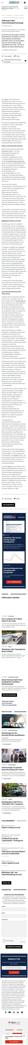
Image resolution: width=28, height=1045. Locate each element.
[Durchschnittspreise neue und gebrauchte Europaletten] (14, 557)
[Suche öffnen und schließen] (21, 2)
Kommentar (5, 919)
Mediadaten (10, 1030)
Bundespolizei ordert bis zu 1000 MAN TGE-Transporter (12, 803)
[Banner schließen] (23, 1036)
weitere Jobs (6, 883)
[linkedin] (18, 1012)
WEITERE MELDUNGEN (9, 695)
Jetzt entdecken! (14, 1042)
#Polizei (10, 799)
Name (3, 913)
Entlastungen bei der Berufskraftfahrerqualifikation (13, 734)
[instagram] (14, 1012)
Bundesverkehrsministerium (16, 161)
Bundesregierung (21, 301)
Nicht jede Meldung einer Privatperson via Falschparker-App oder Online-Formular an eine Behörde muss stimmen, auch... (13, 546)
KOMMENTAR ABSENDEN (14, 947)
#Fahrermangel (12, 764)
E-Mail (3, 906)
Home (3, 15)
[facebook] (5, 1012)
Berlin (6, 99)
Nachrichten (9, 15)
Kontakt (19, 1030)
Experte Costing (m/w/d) (11, 827)
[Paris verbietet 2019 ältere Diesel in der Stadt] (14, 607)
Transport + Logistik (18, 15)
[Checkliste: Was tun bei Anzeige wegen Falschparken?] (14, 527)
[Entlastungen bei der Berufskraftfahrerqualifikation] (14, 721)
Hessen (16, 455)
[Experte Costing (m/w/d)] (8, 825)
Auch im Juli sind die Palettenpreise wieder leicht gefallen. (13, 576)
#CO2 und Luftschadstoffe (9, 705)
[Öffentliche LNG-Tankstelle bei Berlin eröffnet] (14, 637)
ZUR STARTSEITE (8, 505)
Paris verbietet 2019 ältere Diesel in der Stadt (12, 620)
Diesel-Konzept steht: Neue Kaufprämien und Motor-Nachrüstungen (12, 682)
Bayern (10, 466)
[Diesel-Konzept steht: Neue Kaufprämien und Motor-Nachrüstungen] (14, 668)
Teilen (18, 56)
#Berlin (10, 646)
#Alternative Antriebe (10, 598)
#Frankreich (11, 616)
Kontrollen (5, 151)
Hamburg (4, 221)
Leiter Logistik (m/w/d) (10, 863)
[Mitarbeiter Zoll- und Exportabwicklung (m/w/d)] (14, 870)
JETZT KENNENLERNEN (14, 582)
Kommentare (8, 56)
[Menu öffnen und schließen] (3, 2)
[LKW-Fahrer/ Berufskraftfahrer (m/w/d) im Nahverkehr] (14, 848)
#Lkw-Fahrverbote (7, 703)
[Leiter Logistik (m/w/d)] (8, 861)
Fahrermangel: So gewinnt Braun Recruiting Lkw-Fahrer (13, 769)
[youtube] (10, 1012)
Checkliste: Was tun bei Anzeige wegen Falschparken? (12, 540)
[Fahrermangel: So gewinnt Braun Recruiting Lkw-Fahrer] (14, 756)
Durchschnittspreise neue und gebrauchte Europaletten (13, 570)
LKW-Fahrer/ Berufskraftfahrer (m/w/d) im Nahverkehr (13, 853)
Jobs (7, 1034)
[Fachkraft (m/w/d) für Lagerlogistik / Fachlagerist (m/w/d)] (14, 835)
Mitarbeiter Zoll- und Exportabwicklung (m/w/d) (12, 874)
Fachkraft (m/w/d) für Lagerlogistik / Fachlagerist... (13, 840)
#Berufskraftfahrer (13, 730)
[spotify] (22, 1012)
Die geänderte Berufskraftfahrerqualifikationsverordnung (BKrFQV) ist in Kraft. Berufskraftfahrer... (12, 739)
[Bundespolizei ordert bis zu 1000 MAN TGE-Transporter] (14, 790)
